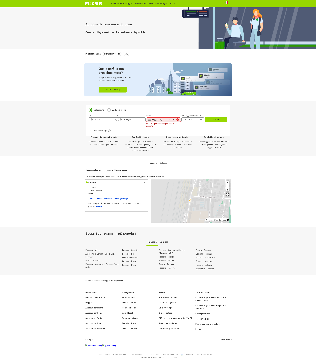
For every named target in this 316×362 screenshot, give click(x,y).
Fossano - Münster (204, 261)
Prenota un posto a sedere (207, 324)
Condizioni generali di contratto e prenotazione (210, 299)
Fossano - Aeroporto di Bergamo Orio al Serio (102, 265)
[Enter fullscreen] (227, 194)
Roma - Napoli (128, 297)
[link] (158, 79)
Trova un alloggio (99, 131)
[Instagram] (220, 345)
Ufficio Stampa (165, 308)
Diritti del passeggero (136, 355)
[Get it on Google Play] (93, 345)
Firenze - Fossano (130, 257)
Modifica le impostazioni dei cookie (198, 355)
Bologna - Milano (130, 318)
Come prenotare (202, 314)
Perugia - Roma (129, 323)
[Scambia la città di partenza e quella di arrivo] (117, 119)
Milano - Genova (129, 328)
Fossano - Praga (129, 261)
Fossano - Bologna (204, 265)
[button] (116, 183)
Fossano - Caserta (130, 250)
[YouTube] (221, 345)
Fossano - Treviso (166, 260)
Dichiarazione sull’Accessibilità (167, 355)
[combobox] (105, 119)
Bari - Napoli (127, 313)
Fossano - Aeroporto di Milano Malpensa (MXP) (172, 251)
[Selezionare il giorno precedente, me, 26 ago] (169, 119)
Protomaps (209, 220)
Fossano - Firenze (166, 257)
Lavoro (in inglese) (167, 302)
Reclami (199, 329)
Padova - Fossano (203, 250)
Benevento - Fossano (205, 269)
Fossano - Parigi (129, 265)
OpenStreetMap (220, 220)
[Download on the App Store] (109, 345)
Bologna (163, 163)
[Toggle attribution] (227, 219)
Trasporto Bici (202, 319)
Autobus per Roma (93, 313)
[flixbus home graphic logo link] (94, 3)
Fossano (153, 163)
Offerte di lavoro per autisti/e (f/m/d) (176, 318)
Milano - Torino (129, 302)
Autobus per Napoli (94, 323)
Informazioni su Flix (168, 297)
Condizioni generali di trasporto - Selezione (210, 307)
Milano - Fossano (92, 260)
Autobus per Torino (94, 318)
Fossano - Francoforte (205, 257)
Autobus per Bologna (95, 328)
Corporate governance (169, 328)
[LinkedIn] (222, 345)
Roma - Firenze (129, 308)
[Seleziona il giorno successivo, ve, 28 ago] (173, 119)
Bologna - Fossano (204, 254)
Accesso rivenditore (168, 323)
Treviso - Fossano (166, 264)
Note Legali (150, 355)
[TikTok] (223, 345)
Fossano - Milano (92, 250)
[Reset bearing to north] (227, 189)
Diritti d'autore (165, 313)
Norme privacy (121, 355)
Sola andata (99, 110)
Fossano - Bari (128, 254)
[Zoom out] (227, 186)
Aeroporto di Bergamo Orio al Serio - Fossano (101, 255)
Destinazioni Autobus (95, 297)
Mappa (88, 302)
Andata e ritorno (119, 110)
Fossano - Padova (167, 268)
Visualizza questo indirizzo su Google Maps (108, 198)
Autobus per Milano (94, 308)
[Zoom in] (227, 182)
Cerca (216, 119)
